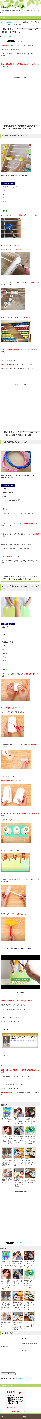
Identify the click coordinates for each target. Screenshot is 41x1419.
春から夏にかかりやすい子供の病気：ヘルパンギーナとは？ (18, 1139)
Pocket (20, 41)
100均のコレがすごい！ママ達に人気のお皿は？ (30, 1181)
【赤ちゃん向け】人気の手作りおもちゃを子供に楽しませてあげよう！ (7, 1162)
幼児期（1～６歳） (7, 36)
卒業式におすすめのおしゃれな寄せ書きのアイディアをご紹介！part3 (30, 1162)
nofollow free (22, 1378)
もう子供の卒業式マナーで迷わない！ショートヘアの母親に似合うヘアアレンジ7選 (7, 1141)
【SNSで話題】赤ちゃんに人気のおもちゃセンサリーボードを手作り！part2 (18, 1162)
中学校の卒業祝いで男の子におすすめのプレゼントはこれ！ (30, 1120)
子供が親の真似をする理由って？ (7, 1180)
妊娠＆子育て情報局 (12, 6)
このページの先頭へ (21, 1417)
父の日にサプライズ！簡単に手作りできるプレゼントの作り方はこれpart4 (30, 1140)
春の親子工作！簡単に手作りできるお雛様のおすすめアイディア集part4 (18, 1182)
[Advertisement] (20, 101)
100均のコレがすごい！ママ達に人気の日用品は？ (7, 1120)
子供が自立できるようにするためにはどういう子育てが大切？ (18, 1120)
